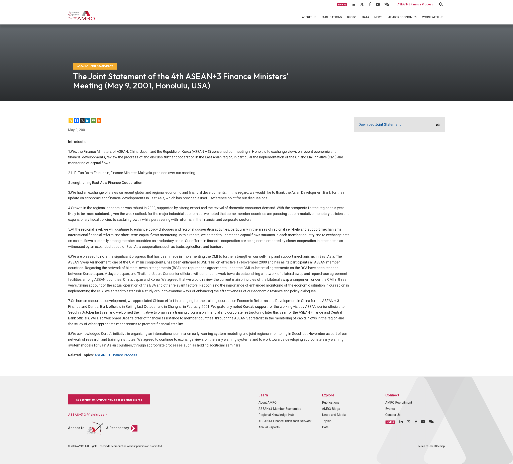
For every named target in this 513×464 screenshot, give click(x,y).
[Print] (99, 120)
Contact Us (393, 415)
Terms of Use (425, 446)
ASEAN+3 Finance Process (415, 4)
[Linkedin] (87, 120)
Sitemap (440, 446)
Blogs (351, 17)
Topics (326, 421)
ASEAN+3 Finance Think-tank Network (285, 421)
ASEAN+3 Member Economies (280, 409)
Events (390, 409)
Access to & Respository (98, 428)
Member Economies (402, 17)
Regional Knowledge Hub (276, 415)
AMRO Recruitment (398, 402)
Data (365, 17)
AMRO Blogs (331, 409)
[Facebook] (76, 120)
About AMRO (268, 402)
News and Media (334, 415)
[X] (82, 120)
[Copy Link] (71, 120)
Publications (331, 17)
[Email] (93, 120)
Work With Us (432, 17)
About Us (309, 17)
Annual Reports (269, 427)
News (378, 17)
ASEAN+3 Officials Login (87, 414)
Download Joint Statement (380, 124)
